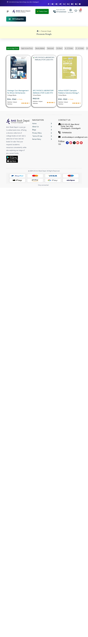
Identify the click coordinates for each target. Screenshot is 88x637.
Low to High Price (12, 48)
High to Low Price (27, 48)
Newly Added (40, 48)
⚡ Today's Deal (42, 11)
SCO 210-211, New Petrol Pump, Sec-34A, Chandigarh (24, 2)
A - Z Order (69, 48)
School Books (37, 95)
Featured (50, 48)
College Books (11, 95)
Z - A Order (80, 48)
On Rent (59, 48)
